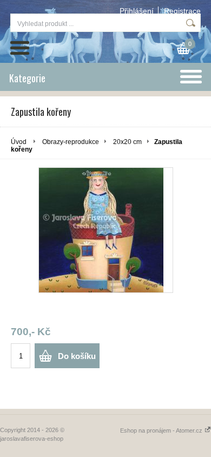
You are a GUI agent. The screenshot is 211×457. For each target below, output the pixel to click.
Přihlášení (137, 10)
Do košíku (77, 356)
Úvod (19, 142)
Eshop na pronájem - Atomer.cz (162, 430)
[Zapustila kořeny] (105, 230)
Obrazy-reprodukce (70, 142)
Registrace (182, 10)
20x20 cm (127, 142)
